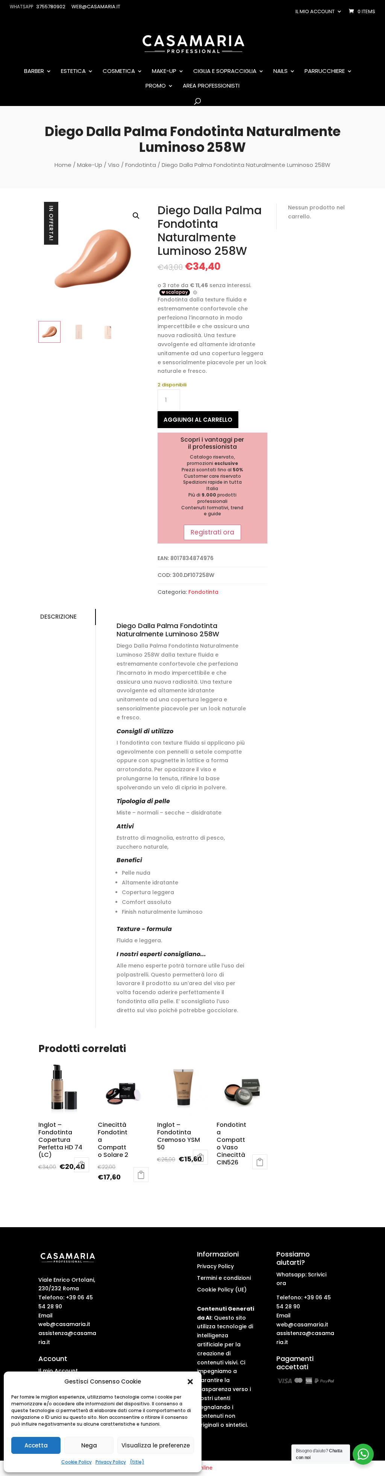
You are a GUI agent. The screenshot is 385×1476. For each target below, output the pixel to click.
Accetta (36, 1445)
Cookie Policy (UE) (222, 1289)
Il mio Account (58, 1371)
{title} (137, 1462)
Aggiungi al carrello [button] (141, 1174)
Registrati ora (212, 532)
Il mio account (315, 11)
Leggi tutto (81, 1164)
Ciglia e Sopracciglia (224, 71)
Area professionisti (211, 86)
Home (63, 165)
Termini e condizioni (224, 1278)
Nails (280, 71)
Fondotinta (140, 165)
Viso (114, 165)
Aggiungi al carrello (198, 420)
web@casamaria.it (64, 1324)
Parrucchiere (325, 71)
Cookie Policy (76, 1462)
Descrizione (58, 617)
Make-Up (164, 71)
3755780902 (50, 6)
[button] (190, 1381)
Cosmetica (119, 71)
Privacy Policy (110, 1462)
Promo (156, 86)
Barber (34, 71)
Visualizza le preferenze (155, 1445)
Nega (89, 1445)
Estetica (73, 71)
